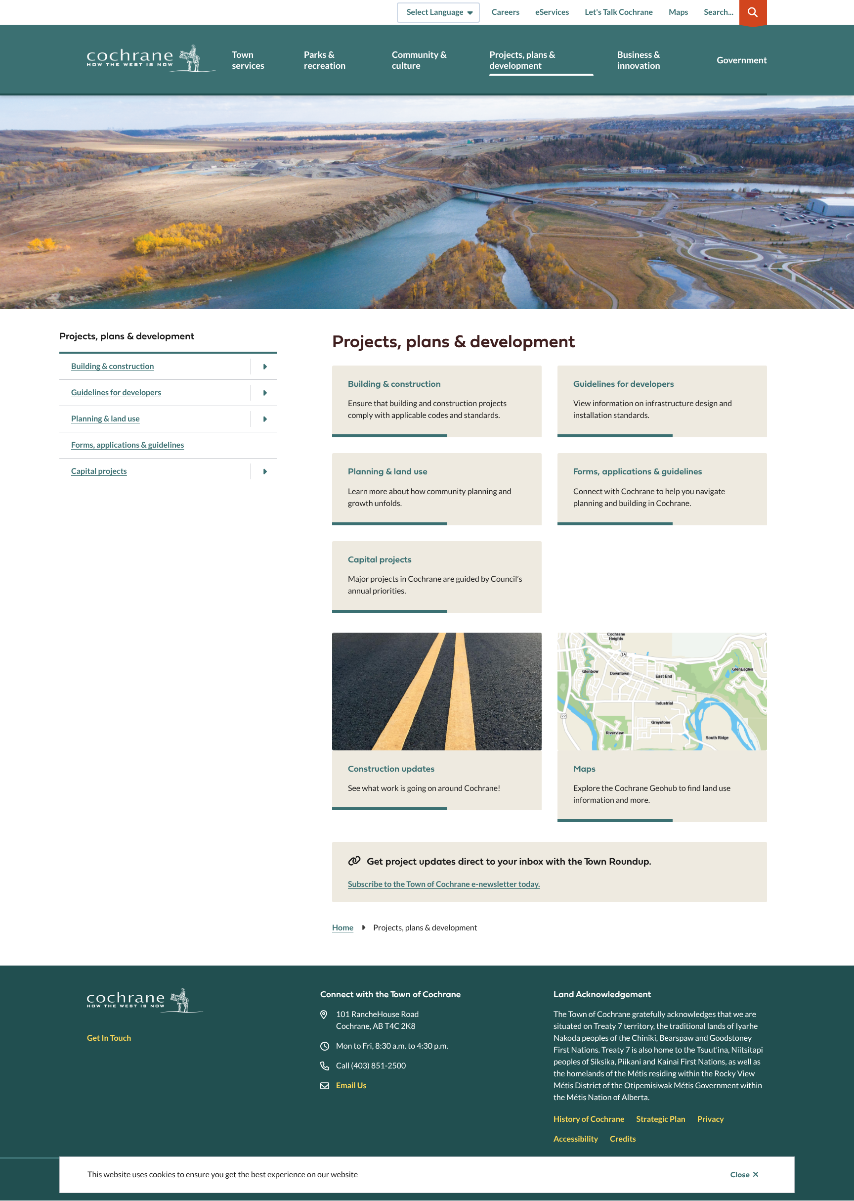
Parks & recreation (324, 60)
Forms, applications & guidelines (127, 445)
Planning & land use (105, 418)
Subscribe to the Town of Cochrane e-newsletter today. (444, 884)
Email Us (351, 1085)
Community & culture (419, 60)
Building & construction (112, 366)
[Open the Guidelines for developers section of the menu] (264, 392)
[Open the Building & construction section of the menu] (264, 366)
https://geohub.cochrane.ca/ (606, 638)
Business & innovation (638, 60)
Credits (623, 1139)
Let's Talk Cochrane (619, 12)
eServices (552, 12)
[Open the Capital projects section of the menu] (264, 471)
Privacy (710, 1119)
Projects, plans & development (522, 60)
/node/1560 (353, 638)
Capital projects (99, 471)
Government (742, 60)
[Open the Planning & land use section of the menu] (264, 419)
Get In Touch (109, 1038)
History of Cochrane (589, 1119)
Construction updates (391, 768)
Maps (678, 12)
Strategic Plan (661, 1119)
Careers (505, 12)
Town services (248, 60)
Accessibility (576, 1139)
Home (342, 927)
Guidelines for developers (116, 392)
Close (740, 1174)
